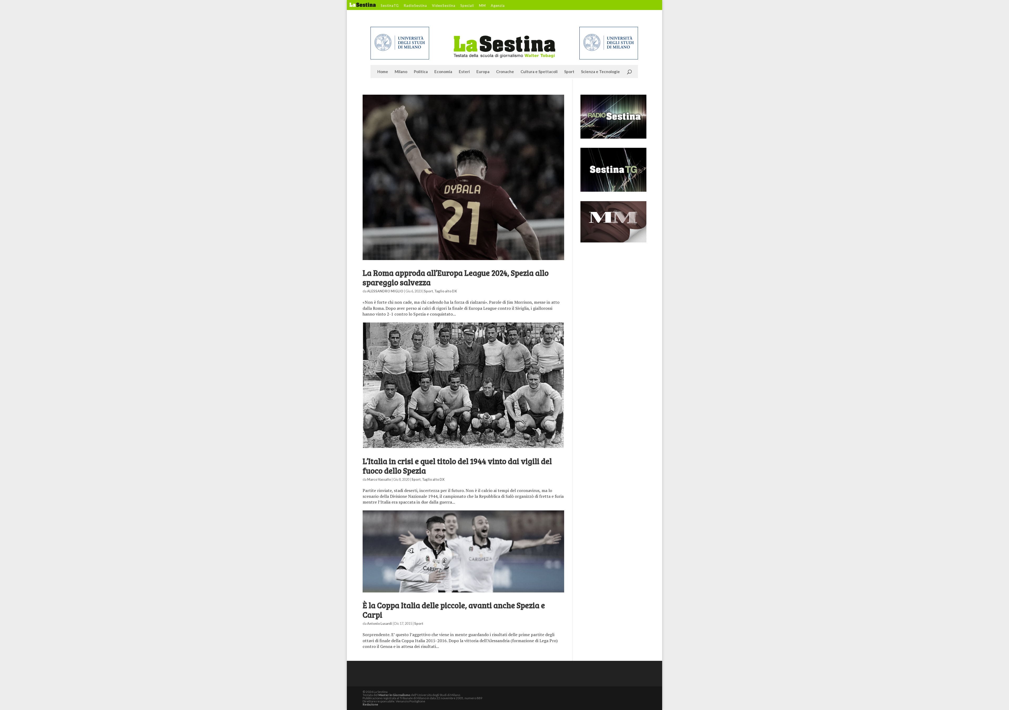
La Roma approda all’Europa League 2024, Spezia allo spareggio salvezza (456, 277)
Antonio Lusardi (379, 623)
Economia (443, 72)
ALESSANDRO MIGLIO (385, 291)
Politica (421, 72)
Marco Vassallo (379, 479)
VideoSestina (443, 6)
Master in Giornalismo (394, 695)
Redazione (370, 704)
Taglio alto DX (445, 291)
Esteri (464, 72)
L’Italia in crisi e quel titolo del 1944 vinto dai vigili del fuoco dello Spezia (457, 466)
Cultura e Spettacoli (539, 72)
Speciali (467, 6)
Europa (483, 72)
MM (482, 6)
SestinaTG (390, 6)
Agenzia (498, 6)
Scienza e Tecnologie (600, 72)
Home (382, 72)
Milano (401, 72)
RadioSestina (415, 6)
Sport (569, 72)
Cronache (505, 72)
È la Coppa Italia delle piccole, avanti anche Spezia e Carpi (454, 610)
